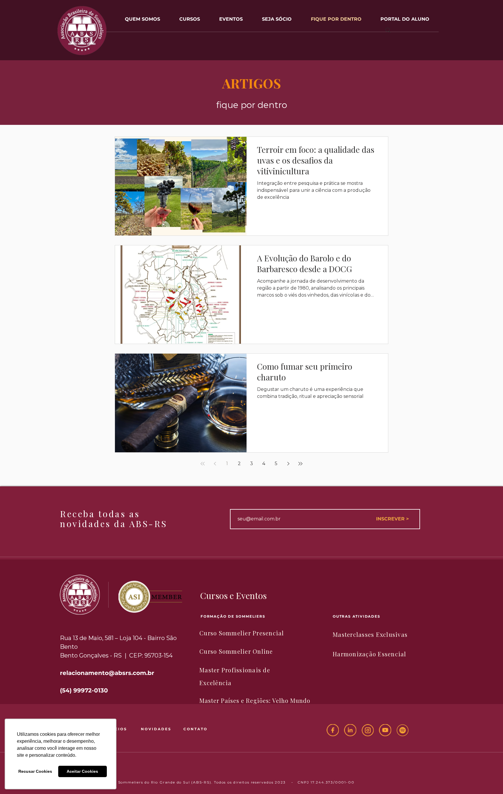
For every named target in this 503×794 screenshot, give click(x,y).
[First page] (202, 463)
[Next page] (288, 463)
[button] (231, 16)
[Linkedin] (350, 730)
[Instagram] (368, 730)
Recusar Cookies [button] (35, 771)
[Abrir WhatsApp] (488, 779)
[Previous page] (215, 463)
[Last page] (300, 463)
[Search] (388, 30)
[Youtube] (385, 730)
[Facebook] (333, 730)
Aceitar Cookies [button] (82, 771)
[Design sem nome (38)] (402, 730)
